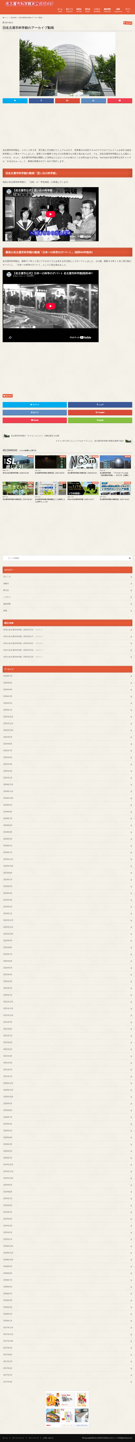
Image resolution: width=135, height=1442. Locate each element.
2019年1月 (7, 1239)
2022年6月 (7, 961)
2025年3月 (7, 771)
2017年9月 (7, 1348)
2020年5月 (7, 1130)
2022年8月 (7, 947)
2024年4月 (7, 832)
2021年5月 (7, 1049)
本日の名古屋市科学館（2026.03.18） (23, 650)
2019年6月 (7, 1205)
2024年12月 (8, 784)
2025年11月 (8, 723)
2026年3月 (7, 696)
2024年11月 (8, 791)
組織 (118, 10)
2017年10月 (8, 1341)
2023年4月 (7, 893)
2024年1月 (7, 852)
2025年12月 (8, 717)
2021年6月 (7, 1042)
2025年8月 (7, 744)
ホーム (60, 10)
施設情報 (107, 10)
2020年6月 (7, 1124)
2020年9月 (7, 1103)
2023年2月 (7, 906)
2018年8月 (7, 1273)
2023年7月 (7, 879)
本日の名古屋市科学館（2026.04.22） (23, 643)
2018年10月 (8, 1259)
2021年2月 (7, 1069)
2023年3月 (7, 900)
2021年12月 (8, 1002)
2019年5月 (7, 1212)
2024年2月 (7, 845)
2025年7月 (7, 750)
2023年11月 (8, 859)
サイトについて (18, 1438)
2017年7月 (7, 1361)
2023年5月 (7, 886)
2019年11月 (8, 1171)
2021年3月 (7, 1063)
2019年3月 (7, 1225)
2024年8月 (7, 811)
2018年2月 (7, 1314)
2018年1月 (7, 1320)
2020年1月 (7, 1158)
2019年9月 (7, 1185)
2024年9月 (7, 805)
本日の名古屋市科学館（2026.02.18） (23, 657)
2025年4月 (7, 764)
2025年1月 (7, 778)
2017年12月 (8, 1327)
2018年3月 (7, 1307)
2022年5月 (7, 968)
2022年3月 (7, 981)
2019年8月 (7, 1192)
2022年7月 (7, 954)
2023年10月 (8, 866)
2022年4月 (7, 974)
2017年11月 (8, 1334)
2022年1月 (7, 995)
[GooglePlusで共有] (67, 100)
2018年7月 (7, 1280)
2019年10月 (8, 1178)
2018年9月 (7, 1266)
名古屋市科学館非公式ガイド (106, 1438)
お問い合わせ (48, 1438)
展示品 (87, 10)
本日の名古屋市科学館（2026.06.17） (23, 636)
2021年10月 (8, 1015)
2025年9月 (7, 737)
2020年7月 (7, 1117)
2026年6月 (7, 683)
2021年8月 (7, 1029)
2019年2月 (7, 1232)
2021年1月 (7, 1076)
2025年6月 (7, 757)
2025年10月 (8, 730)
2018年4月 (7, 1300)
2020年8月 (7, 1110)
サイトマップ (33, 1438)
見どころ (69, 10)
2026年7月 (7, 676)
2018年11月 (8, 1253)
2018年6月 (7, 1287)
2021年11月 (8, 1008)
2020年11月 (8, 1090)
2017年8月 (7, 1354)
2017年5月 (7, 1375)
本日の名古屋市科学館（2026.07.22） (23, 629)
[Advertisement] (67, 125)
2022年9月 (7, 940)
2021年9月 (7, 1022)
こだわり (97, 10)
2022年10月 (8, 934)
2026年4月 (7, 689)
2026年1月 (7, 710)
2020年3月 (7, 1144)
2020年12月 (8, 1083)
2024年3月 (7, 839)
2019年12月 (8, 1164)
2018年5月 (7, 1293)
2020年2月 (7, 1151)
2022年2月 (7, 988)
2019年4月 (7, 1219)
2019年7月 (7, 1198)
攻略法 (79, 10)
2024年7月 (7, 818)
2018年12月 (8, 1246)
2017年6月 (7, 1368)
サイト (128, 10)
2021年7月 (7, 1035)
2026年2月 (7, 703)
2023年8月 (7, 873)
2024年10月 (8, 798)
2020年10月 (8, 1096)
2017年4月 (7, 1382)
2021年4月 (7, 1056)
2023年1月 (7, 913)
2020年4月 (7, 1137)
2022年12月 (8, 920)
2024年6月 (7, 825)
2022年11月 (8, 927)
